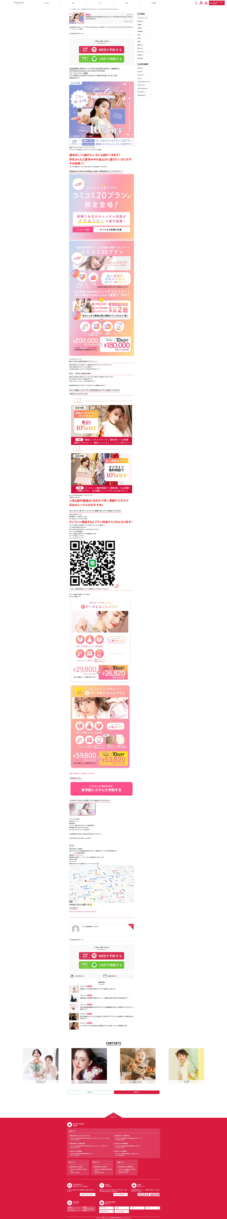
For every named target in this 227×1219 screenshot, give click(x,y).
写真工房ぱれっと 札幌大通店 (77, 1143)
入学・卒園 (153, 2)
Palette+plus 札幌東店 (121, 1151)
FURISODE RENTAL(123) (143, 81)
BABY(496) (140, 68)
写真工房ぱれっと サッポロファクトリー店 (80, 1135)
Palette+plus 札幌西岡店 (121, 1143)
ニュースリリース (71, 1210)
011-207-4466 (75, 1139)
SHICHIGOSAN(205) (142, 88)
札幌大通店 (140, 58)
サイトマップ (71, 1208)
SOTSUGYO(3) (141, 91)
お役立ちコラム (140, 51)
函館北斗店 (140, 44)
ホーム (70, 9)
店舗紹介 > (90, 1092)
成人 (73, 2)
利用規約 (85, 1210)
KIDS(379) (140, 71)
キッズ (148, 1208)
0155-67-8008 (99, 1172)
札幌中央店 (140, 21)
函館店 (74, 9)
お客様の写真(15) (141, 95)
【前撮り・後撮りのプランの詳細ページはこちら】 (81, 773)
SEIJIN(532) (140, 74)
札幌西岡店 (140, 31)
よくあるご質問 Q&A (120, 1194)
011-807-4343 (120, 1147)
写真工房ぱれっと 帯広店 (100, 1166)
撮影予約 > (137, 1092)
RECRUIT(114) (141, 85)
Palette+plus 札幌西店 (76, 1151)
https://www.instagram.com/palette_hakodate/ (83, 911)
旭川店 (139, 34)
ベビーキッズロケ (120, 1211)
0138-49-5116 (124, 1172)
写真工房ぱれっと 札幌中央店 (122, 1135)
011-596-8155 (120, 1139)
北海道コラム (140, 55)
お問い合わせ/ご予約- (87, 1194)
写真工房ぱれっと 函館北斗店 (125, 1166)
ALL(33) (139, 78)
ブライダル (46, 2)
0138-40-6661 (79, 855)
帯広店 (139, 38)
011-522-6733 (75, 1147)
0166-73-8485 (75, 1172)
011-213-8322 (75, 1155)
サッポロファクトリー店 (142, 17)
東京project (140, 48)
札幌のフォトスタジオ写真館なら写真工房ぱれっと (112, 1217)
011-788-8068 (120, 1155)
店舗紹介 (201, 3)
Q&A (196, 3)
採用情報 (206, 3)
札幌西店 (139, 24)
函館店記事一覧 (112, 976)
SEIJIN (78, 9)
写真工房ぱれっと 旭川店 (76, 1166)
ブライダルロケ (104, 1211)
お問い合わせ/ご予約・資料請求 (218, 3)
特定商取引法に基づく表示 (88, 1208)
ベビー (100, 2)
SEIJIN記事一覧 (79, 976)
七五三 (126, 2)
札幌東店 (139, 28)
